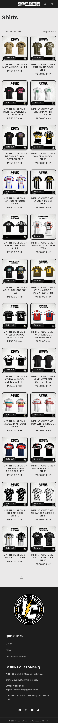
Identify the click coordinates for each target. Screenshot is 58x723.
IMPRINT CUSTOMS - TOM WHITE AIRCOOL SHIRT (43, 424)
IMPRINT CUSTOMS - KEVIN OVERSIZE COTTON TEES (43, 379)
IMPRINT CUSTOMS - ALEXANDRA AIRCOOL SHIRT (43, 513)
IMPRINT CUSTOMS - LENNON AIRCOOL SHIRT (15, 201)
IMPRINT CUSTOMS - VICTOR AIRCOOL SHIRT (43, 557)
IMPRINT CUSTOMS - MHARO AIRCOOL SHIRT (43, 67)
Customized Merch (16, 656)
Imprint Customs (24, 721)
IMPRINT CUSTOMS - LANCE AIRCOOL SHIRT (43, 201)
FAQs (8, 650)
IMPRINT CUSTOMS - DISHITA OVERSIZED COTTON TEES (15, 112)
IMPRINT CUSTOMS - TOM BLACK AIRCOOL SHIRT (43, 468)
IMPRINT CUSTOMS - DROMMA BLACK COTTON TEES (15, 156)
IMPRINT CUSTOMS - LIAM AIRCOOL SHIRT (15, 556)
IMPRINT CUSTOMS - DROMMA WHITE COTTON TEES (43, 112)
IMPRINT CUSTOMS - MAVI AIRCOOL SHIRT (14, 66)
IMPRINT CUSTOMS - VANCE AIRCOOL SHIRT (43, 156)
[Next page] (37, 577)
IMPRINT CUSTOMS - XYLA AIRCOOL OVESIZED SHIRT (43, 335)
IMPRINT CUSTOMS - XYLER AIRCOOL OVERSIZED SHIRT (15, 335)
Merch (9, 643)
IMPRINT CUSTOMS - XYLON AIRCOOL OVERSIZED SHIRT (43, 290)
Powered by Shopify (40, 721)
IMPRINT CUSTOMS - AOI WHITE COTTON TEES (43, 245)
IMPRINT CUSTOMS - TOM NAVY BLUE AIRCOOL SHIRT (15, 468)
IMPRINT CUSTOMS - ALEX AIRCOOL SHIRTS (15, 513)
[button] (6, 4)
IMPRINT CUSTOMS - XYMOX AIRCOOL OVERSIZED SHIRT (15, 379)
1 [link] (21, 576)
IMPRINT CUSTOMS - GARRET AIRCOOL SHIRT (15, 245)
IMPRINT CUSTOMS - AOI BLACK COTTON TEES (15, 290)
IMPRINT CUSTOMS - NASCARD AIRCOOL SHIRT (15, 424)
